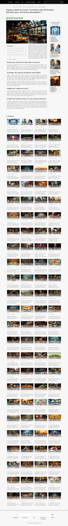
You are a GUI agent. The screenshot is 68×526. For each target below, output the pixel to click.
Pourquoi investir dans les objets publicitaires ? (41, 202)
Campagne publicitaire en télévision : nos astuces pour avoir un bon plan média (27, 281)
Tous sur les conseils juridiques (41, 325)
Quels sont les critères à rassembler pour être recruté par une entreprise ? (14, 265)
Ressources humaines (30, 2)
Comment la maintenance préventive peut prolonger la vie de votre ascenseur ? (54, 39)
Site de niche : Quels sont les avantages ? (27, 434)
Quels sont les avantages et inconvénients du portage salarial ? (27, 312)
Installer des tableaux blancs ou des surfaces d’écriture (16, 54)
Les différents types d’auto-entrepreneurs (55, 279)
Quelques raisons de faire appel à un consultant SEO (27, 466)
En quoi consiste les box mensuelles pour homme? (27, 482)
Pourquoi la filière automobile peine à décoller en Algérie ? (27, 140)
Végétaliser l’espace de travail (12, 52)
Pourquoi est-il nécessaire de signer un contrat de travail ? (41, 373)
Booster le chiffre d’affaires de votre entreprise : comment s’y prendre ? (41, 141)
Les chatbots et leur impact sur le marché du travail (13, 171)
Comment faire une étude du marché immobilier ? (55, 264)
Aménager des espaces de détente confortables (15, 50)
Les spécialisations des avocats (41, 481)
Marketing (10, 2)
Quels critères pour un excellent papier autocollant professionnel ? (55, 452)
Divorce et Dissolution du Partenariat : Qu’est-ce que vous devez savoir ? (27, 234)
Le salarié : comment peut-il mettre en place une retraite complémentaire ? (41, 343)
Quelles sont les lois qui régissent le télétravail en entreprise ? (55, 374)
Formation (17, 2)
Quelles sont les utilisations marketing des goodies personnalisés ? (13, 327)
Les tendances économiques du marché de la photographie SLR (55, 187)
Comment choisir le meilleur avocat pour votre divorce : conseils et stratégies (55, 72)
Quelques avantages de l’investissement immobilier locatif (41, 389)
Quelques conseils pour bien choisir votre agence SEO (55, 342)
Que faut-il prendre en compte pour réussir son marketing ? (55, 498)
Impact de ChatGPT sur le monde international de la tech (41, 156)
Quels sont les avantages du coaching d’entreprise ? (27, 451)
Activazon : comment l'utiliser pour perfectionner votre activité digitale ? (54, 327)
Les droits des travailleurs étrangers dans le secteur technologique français (14, 141)
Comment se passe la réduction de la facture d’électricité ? (27, 389)
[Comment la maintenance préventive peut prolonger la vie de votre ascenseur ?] (55, 30)
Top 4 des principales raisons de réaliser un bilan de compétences (55, 233)
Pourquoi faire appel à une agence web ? (41, 216)
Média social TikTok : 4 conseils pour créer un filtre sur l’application (41, 249)
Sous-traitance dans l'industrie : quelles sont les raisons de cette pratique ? (27, 218)
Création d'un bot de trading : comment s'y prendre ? (41, 311)
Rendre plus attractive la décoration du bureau (15, 48)
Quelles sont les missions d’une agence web (13, 295)
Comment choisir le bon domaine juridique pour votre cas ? (55, 56)
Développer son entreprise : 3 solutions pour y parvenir (14, 420)
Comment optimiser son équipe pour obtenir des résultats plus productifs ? (13, 234)
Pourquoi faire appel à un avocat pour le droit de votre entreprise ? (27, 357)
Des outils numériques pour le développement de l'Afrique (55, 467)
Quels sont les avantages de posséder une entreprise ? (27, 265)
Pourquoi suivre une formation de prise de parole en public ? (27, 404)
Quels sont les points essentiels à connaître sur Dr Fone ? (13, 466)
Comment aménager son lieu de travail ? (27, 497)
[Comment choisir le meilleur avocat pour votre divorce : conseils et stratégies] (55, 64)
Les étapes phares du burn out (27, 372)
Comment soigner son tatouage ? (55, 248)
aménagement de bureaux (21, 66)
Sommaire (10, 46)
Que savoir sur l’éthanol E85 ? (13, 497)
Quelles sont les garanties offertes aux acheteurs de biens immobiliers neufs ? (41, 358)
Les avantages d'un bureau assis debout (41, 497)
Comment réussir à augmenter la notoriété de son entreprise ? (41, 436)
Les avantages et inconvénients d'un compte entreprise (55, 171)
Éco (22, 2)
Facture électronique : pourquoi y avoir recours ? (13, 357)
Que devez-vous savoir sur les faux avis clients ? (14, 435)
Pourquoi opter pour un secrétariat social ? (41, 419)
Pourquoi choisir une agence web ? (55, 434)
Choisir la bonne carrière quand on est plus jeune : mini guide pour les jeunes (41, 405)
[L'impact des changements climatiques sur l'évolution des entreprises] (55, 80)
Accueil (7, 6)
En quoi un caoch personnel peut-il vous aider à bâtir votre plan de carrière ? (55, 203)
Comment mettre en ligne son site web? (55, 419)
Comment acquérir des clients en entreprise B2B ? (14, 217)
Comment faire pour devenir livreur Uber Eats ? (13, 373)
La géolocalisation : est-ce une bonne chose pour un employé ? (55, 483)
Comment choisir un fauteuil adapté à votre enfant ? (14, 280)
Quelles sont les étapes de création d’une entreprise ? (13, 311)
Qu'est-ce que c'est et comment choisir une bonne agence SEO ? (13, 389)
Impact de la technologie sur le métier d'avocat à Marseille (41, 172)
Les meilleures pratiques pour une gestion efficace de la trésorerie (13, 156)
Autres (39, 2)
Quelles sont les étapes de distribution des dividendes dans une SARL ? (13, 250)
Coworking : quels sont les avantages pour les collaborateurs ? (27, 202)
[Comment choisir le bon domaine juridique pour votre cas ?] (55, 48)
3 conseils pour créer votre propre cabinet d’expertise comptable (14, 404)
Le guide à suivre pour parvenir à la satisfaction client (41, 466)
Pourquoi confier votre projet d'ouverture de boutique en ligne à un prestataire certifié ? (27, 343)
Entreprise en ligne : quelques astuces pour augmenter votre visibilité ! (41, 234)
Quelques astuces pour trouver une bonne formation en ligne (27, 420)
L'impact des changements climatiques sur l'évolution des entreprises (53, 89)
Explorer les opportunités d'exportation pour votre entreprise (27, 187)
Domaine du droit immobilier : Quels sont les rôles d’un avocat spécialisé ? (55, 390)
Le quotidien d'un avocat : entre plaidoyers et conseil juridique (54, 156)
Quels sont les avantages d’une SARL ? (41, 451)
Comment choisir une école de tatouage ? (41, 279)
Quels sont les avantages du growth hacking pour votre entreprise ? (55, 141)
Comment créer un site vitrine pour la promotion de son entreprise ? (27, 296)
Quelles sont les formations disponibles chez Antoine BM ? (55, 405)
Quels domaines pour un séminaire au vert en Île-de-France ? (55, 357)
